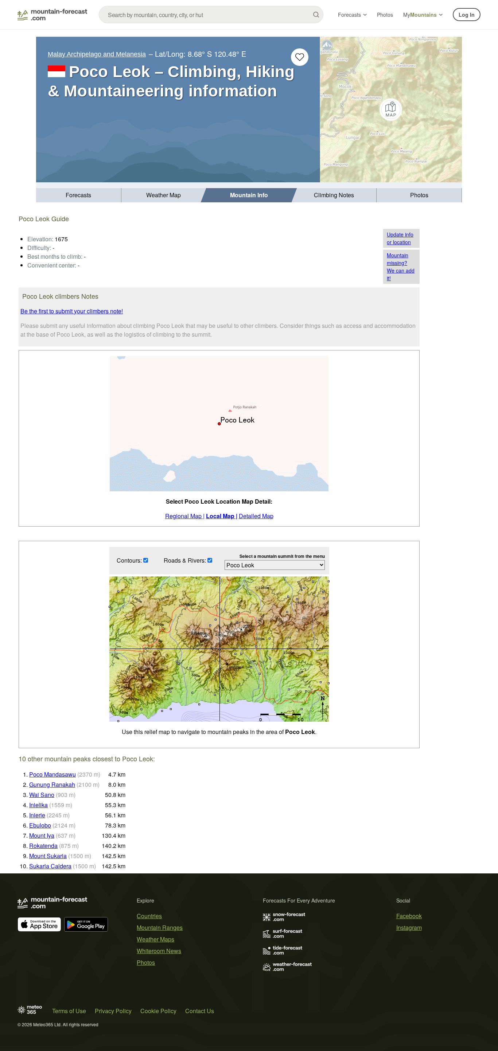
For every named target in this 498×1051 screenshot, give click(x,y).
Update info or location (400, 238)
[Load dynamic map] (391, 109)
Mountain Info (249, 195)
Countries (149, 916)
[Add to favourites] (299, 57)
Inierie (37, 815)
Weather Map (163, 195)
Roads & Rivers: (185, 560)
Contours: (130, 560)
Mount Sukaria (48, 856)
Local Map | (221, 516)
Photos (385, 14)
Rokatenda (43, 845)
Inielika (38, 805)
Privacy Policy (113, 1011)
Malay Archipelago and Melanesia (97, 54)
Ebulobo (40, 825)
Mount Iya (41, 835)
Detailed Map (256, 516)
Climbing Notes (334, 195)
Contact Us (199, 1011)
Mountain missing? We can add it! (401, 266)
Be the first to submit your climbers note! (71, 311)
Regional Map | (185, 516)
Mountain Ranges (160, 927)
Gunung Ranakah (52, 784)
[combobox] (211, 14)
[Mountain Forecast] (52, 14)
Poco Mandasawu (52, 774)
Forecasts (349, 14)
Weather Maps (155, 939)
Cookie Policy (158, 1011)
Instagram (409, 927)
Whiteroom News (159, 951)
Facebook (409, 916)
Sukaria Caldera (50, 866)
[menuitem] (78, 195)
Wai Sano (41, 794)
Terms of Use (69, 1011)
